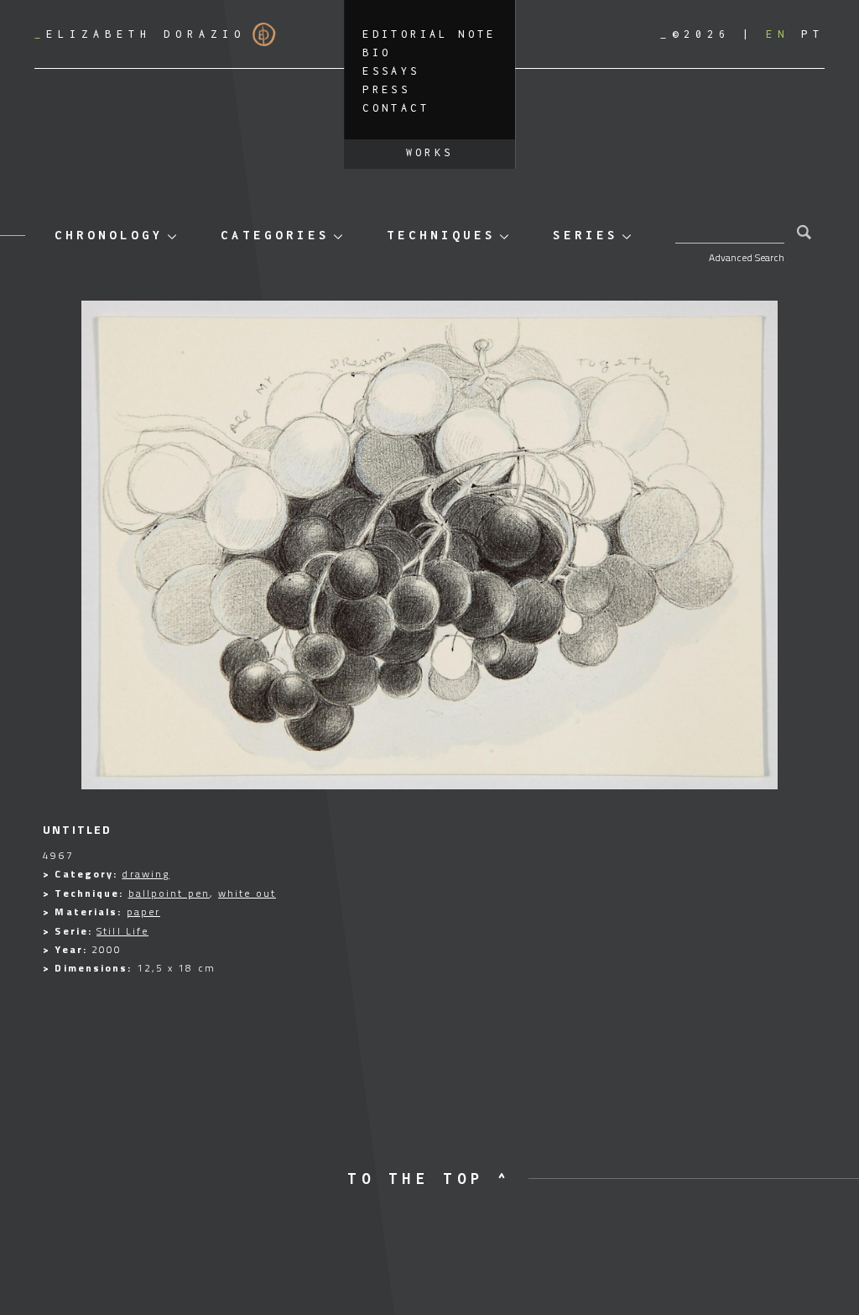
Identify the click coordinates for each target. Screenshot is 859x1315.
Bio (376, 52)
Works (430, 152)
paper (144, 911)
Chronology (109, 235)
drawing (145, 874)
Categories (275, 235)
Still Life (122, 931)
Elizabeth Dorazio (140, 34)
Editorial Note (429, 34)
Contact (396, 108)
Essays (390, 71)
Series (585, 235)
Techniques (441, 235)
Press (386, 89)
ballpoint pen (169, 893)
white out (247, 893)
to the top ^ (429, 1178)
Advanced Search (746, 257)
